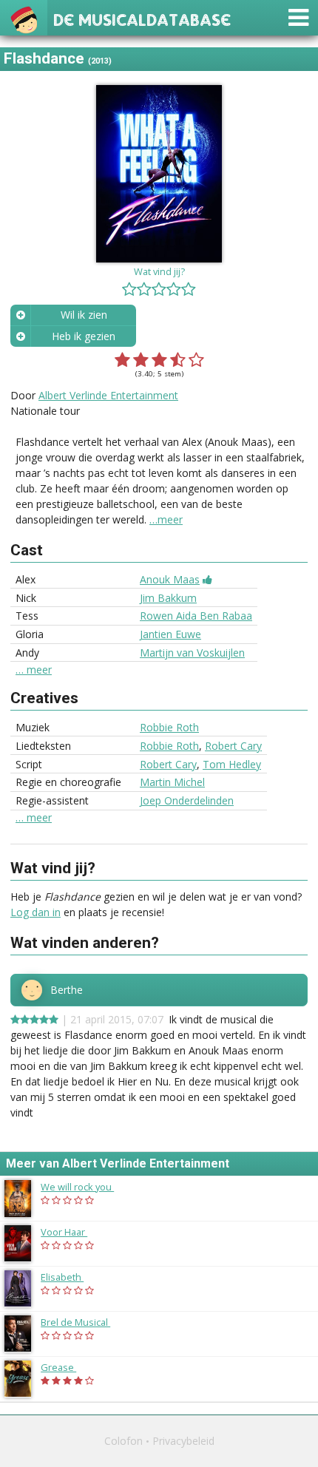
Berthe (66, 990)
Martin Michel (172, 782)
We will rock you (85, 1186)
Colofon (123, 1441)
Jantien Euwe (170, 634)
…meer (166, 519)
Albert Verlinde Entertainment (108, 395)
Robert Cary (233, 746)
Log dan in (35, 912)
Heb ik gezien (83, 336)
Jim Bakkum (168, 598)
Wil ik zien (84, 315)
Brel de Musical (83, 1322)
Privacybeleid (183, 1441)
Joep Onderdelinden (187, 800)
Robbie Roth (169, 727)
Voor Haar (71, 1232)
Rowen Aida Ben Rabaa (196, 616)
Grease (66, 1367)
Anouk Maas (170, 579)
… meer (34, 670)
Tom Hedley (232, 764)
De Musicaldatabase (142, 18)
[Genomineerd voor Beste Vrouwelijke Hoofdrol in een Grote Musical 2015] (207, 579)
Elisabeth (69, 1277)
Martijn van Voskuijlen (192, 653)
